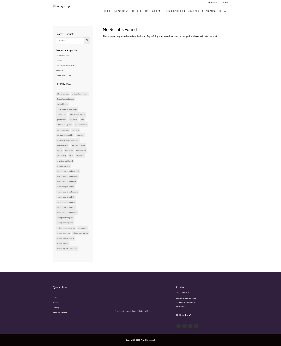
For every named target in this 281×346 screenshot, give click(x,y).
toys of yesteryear (63, 166)
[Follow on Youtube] (190, 326)
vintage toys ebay (63, 233)
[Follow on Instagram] (196, 326)
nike (82, 120)
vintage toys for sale (80, 233)
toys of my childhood (65, 161)
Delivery (56, 307)
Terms (55, 298)
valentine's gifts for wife (65, 207)
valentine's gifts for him (65, 187)
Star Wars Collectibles (65, 135)
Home (107, 11)
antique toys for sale (79, 94)
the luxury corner (78, 145)
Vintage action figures (65, 218)
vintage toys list (62, 243)
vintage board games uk (66, 228)
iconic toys (73, 120)
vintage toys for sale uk (65, 238)
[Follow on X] (184, 326)
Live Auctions (120, 11)
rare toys (75, 130)
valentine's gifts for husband (67, 192)
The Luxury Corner (174, 11)
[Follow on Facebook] (178, 326)
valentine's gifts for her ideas (67, 176)
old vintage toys (63, 130)
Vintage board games (65, 223)
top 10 (59, 150)
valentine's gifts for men (66, 202)
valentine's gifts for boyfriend (68, 171)
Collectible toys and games (67, 109)
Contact (223, 11)
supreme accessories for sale (67, 140)
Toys (71, 156)
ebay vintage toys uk (77, 114)
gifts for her (61, 120)
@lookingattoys (63, 94)
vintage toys (82, 228)
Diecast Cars (61, 114)
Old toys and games (64, 125)
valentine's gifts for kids (65, 197)
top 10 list (69, 150)
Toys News (80, 156)
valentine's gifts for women (67, 212)
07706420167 (184, 292)
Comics (59, 60)
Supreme (156, 11)
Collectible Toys (140, 11)
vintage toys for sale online (67, 248)
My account (212, 2)
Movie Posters (195, 11)
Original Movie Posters (65, 65)
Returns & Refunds (60, 312)
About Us (211, 11)
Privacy (55, 303)
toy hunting (61, 156)
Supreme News (62, 145)
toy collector (81, 150)
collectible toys (62, 104)
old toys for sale (81, 125)
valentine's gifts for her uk (66, 181)
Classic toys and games (65, 99)
